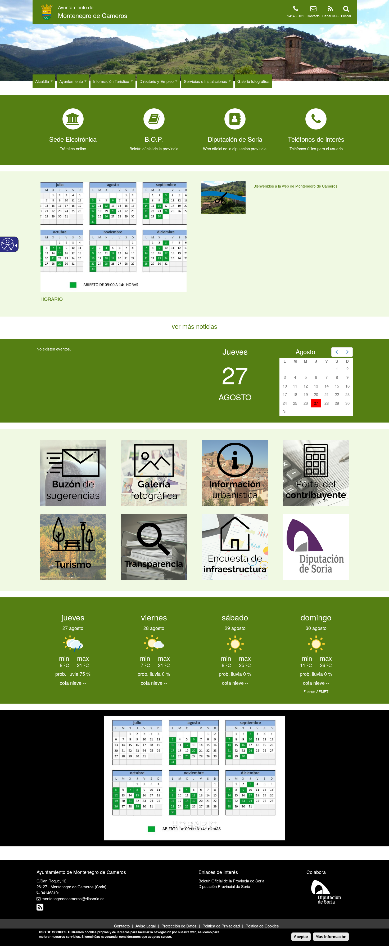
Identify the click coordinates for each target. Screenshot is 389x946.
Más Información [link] (330, 936)
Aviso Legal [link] (145, 926)
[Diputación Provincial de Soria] (326, 891)
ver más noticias (194, 326)
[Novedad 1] (192, 835)
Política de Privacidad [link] (221, 926)
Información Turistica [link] (111, 81)
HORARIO (51, 298)
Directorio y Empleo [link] (157, 81)
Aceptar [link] (301, 936)
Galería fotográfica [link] (253, 81)
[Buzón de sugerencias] (73, 472)
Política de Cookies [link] (262, 926)
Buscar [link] (346, 16)
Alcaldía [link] (42, 81)
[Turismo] (73, 546)
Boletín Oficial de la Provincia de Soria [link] (231, 880)
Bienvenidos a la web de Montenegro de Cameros (295, 186)
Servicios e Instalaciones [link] (206, 81)
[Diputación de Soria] (316, 546)
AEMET (322, 691)
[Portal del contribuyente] (316, 472)
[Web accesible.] (7, 244)
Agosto (305, 351)
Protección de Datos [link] (179, 926)
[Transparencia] (154, 546)
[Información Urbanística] (235, 472)
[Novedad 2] (196, 835)
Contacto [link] (313, 16)
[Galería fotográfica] (154, 472)
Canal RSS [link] (330, 16)
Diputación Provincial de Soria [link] (224, 886)
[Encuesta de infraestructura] (235, 546)
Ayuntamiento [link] (71, 81)
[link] (92, 12)
